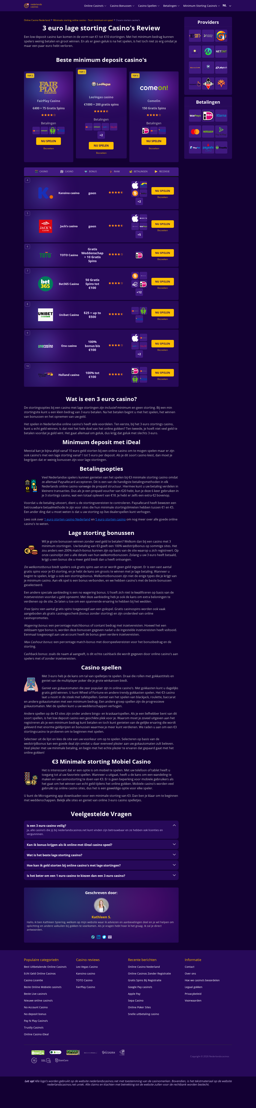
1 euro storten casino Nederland (67, 519)
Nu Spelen (101, 145)
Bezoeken (101, 152)
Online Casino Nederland (37, 20)
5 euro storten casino (110, 519)
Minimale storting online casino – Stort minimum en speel (83, 20)
